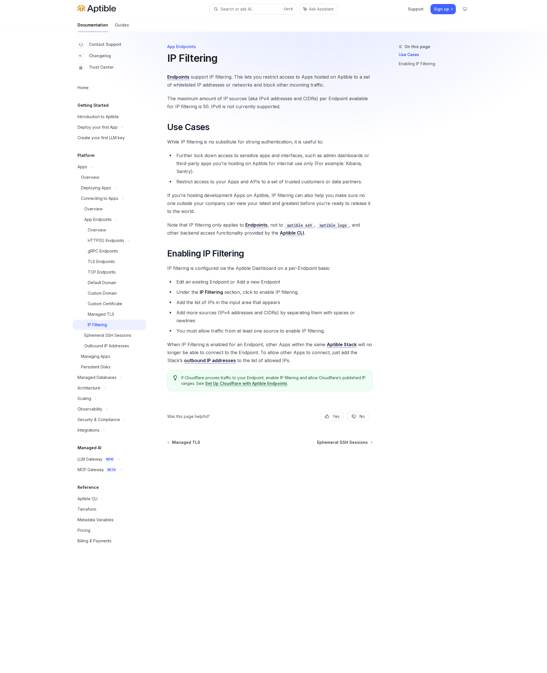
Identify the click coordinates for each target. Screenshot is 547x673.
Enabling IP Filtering (417, 63)
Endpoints (178, 77)
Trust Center (101, 67)
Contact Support (105, 44)
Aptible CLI (292, 233)
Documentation (92, 24)
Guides (122, 24)
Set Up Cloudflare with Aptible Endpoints (246, 383)
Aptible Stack (342, 344)
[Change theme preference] (465, 9)
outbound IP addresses (210, 360)
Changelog (100, 55)
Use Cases (409, 54)
